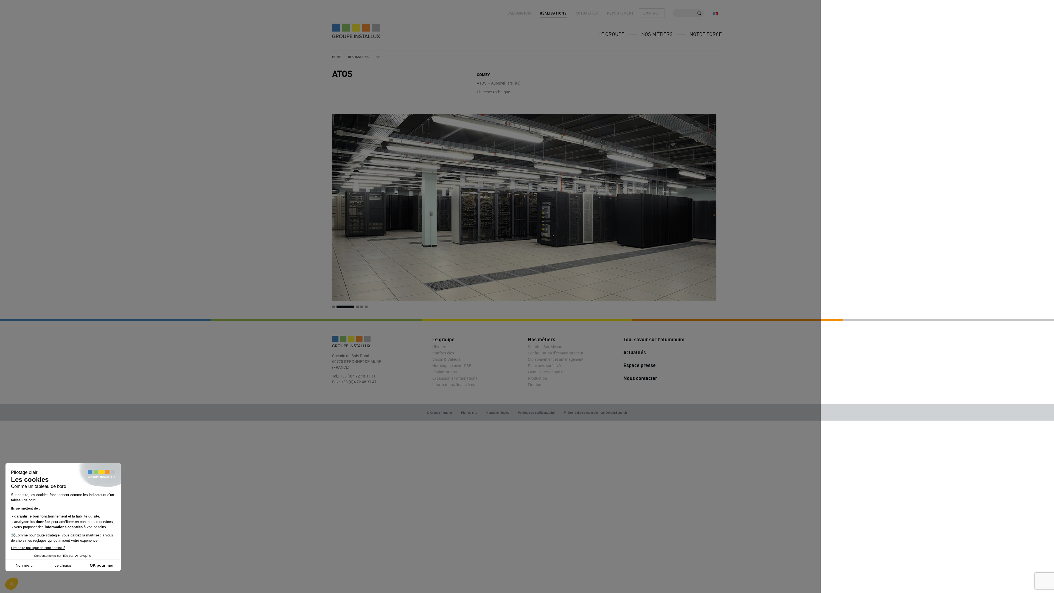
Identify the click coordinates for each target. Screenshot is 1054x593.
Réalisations (553, 13)
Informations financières (453, 384)
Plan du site (469, 412)
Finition (534, 384)
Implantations (444, 371)
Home (336, 57)
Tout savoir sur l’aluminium (654, 339)
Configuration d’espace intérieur (555, 353)
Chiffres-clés (443, 353)
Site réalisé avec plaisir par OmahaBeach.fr (597, 412)
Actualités (587, 13)
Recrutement (620, 13)
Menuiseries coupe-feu (547, 371)
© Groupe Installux (440, 412)
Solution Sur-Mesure (545, 346)
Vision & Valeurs (446, 359)
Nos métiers (657, 34)
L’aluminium (519, 13)
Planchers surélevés (545, 365)
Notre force (705, 34)
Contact (651, 13)
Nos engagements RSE (451, 365)
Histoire (439, 346)
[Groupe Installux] (356, 31)
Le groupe (611, 34)
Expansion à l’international (455, 378)
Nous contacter (640, 378)
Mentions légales (497, 412)
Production (537, 378)
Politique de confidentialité (536, 412)
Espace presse (639, 365)
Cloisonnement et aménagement (556, 359)
